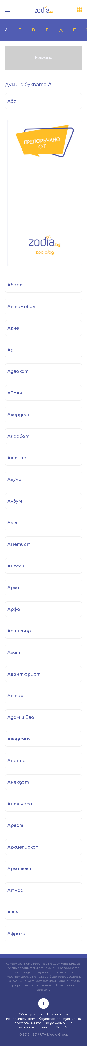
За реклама (55, 1023)
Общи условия (31, 1014)
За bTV (61, 1027)
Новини (46, 1027)
